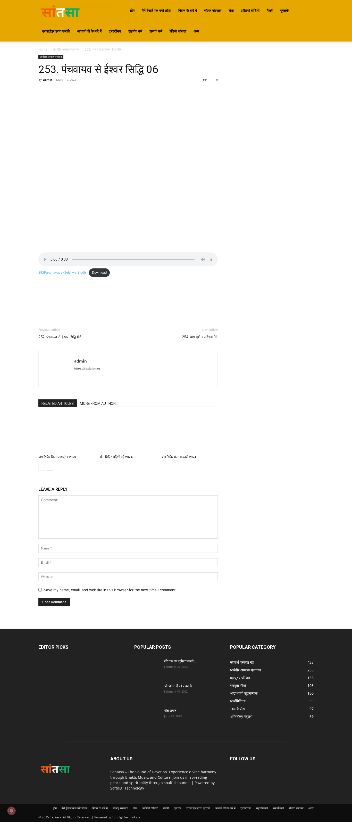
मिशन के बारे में (187, 10)
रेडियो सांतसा (178, 31)
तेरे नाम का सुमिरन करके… (180, 661)
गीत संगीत (170, 711)
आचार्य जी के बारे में (89, 31)
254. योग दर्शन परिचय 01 (200, 337)
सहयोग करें (135, 31)
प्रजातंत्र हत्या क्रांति (56, 31)
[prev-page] (41, 467)
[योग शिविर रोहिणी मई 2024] (128, 433)
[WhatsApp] (79, 91)
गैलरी (270, 10)
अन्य (196, 31)
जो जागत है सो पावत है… (179, 686)
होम (132, 10)
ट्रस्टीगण (115, 31)
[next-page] (50, 467)
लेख (231, 10)
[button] (307, 11)
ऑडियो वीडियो (250, 10)
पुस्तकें (284, 10)
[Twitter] (55, 91)
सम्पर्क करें (155, 31)
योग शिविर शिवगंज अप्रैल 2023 (57, 457)
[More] (91, 91)
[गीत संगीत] (147, 717)
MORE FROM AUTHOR (98, 403)
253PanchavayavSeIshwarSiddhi (62, 272)
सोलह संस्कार (212, 10)
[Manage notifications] (11, 811)
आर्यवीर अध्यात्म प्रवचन (66, 49)
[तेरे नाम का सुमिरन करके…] (147, 668)
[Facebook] (43, 91)
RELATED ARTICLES (57, 403)
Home (42, 49)
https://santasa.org (87, 368)
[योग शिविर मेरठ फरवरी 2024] (190, 433)
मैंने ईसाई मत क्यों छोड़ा (156, 10)
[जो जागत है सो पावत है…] (147, 692)
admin (47, 79)
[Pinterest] (67, 91)
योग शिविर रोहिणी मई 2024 (116, 457)
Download (99, 272)
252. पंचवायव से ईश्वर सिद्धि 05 (59, 337)
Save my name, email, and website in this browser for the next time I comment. (110, 590)
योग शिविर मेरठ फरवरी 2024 (179, 457)
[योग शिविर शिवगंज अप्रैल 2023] (66, 433)
